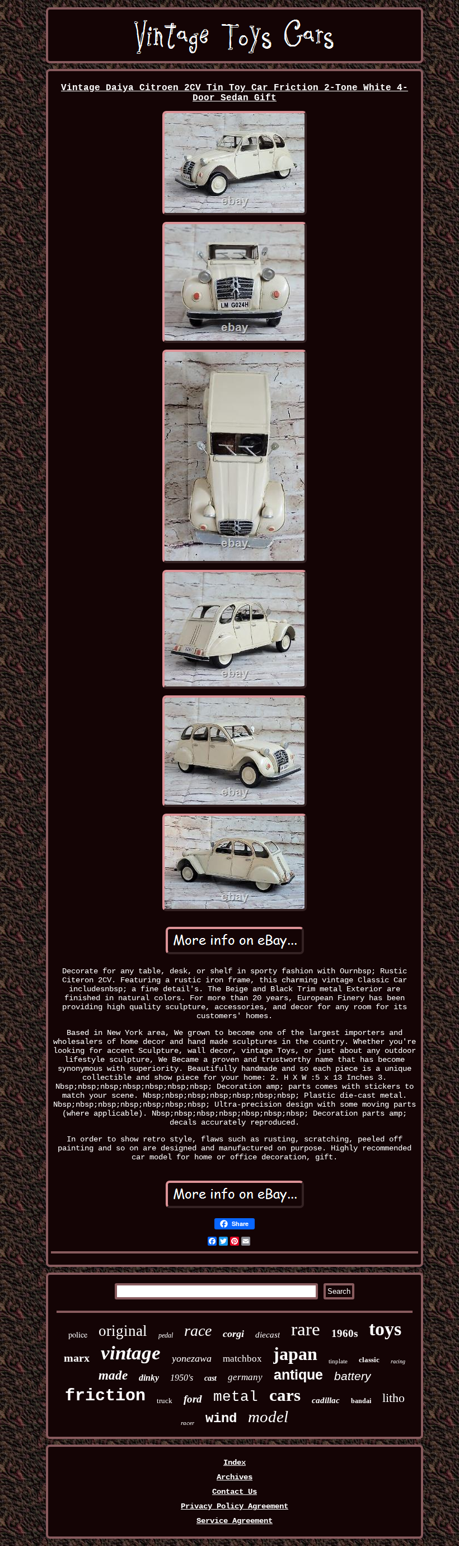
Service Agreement (234, 1520)
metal (235, 1397)
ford (193, 1399)
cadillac (326, 1400)
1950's (181, 1377)
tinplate (338, 1361)
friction (105, 1395)
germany (245, 1377)
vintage (131, 1353)
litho (393, 1398)
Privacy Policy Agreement (234, 1506)
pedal (165, 1335)
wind (221, 1418)
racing (398, 1361)
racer (187, 1422)
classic (369, 1359)
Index (234, 1462)
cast (210, 1378)
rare (305, 1329)
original (123, 1330)
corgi (233, 1333)
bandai (361, 1401)
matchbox (242, 1358)
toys (385, 1328)
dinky (149, 1377)
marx (77, 1358)
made (113, 1375)
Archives (234, 1477)
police (77, 1334)
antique (298, 1374)
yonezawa (192, 1358)
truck (164, 1400)
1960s (344, 1333)
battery (352, 1375)
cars (285, 1395)
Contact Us (234, 1491)
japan (295, 1354)
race (198, 1330)
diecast (267, 1334)
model (268, 1417)
